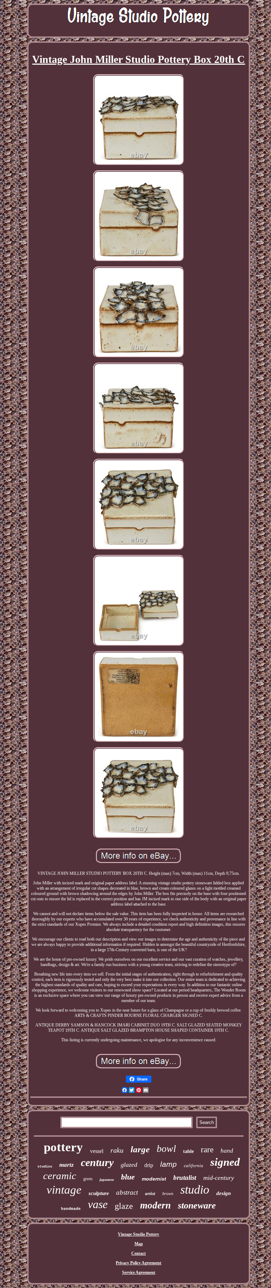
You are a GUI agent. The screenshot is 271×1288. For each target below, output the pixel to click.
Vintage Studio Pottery (138, 1234)
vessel (96, 1151)
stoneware (197, 1205)
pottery (63, 1147)
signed (225, 1162)
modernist (154, 1179)
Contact (138, 1253)
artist (150, 1193)
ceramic (59, 1175)
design (223, 1193)
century (97, 1162)
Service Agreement (138, 1272)
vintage (64, 1189)
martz (66, 1164)
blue (128, 1176)
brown (167, 1193)
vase (98, 1204)
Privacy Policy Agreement (138, 1262)
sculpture (99, 1193)
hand (227, 1150)
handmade (71, 1209)
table (188, 1151)
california (193, 1165)
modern (155, 1205)
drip (148, 1165)
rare (207, 1149)
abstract (127, 1192)
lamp (168, 1164)
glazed (129, 1164)
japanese (107, 1179)
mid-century (218, 1177)
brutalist (184, 1177)
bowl (166, 1148)
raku (117, 1150)
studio (194, 1189)
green (87, 1178)
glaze (124, 1206)
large (140, 1149)
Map (138, 1243)
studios (44, 1167)
